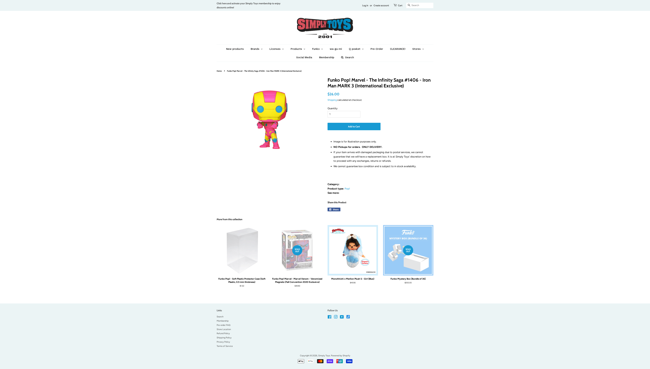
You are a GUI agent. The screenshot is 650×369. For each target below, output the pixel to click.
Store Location (224, 329)
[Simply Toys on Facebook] (329, 317)
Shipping (332, 100)
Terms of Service (225, 346)
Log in (365, 5)
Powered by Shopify (340, 355)
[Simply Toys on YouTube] (342, 317)
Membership (223, 321)
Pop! (347, 188)
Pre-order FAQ (223, 325)
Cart (400, 5)
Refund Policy (223, 333)
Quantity (333, 108)
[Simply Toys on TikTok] (348, 316)
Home (219, 71)
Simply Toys (324, 355)
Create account (381, 5)
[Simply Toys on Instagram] (336, 317)
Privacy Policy (223, 342)
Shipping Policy (224, 337)
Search (220, 316)
